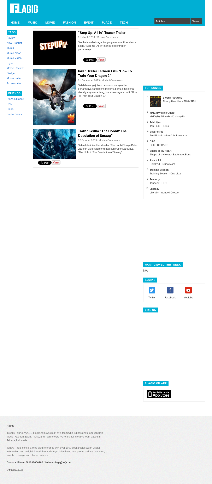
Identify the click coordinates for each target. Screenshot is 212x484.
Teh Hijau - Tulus (159, 126)
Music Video (14, 58)
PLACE (107, 22)
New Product (14, 42)
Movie (100, 37)
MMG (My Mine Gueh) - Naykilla (168, 116)
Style (10, 63)
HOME (15, 22)
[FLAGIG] (24, 10)
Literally (154, 188)
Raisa (10, 109)
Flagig (12, 469)
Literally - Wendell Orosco (164, 192)
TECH (124, 22)
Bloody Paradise (172, 97)
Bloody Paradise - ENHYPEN (179, 101)
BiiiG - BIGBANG (159, 145)
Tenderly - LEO (158, 183)
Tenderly (155, 179)
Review (11, 37)
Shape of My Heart (160, 150)
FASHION (69, 22)
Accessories (14, 83)
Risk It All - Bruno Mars (162, 164)
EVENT (89, 22)
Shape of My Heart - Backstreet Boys (170, 154)
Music (10, 47)
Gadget (11, 73)
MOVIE (50, 22)
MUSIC (32, 22)
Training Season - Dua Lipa (165, 173)
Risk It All (155, 160)
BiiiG (152, 141)
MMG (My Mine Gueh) (162, 112)
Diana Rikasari (15, 98)
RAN (9, 104)
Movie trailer (14, 78)
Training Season (159, 169)
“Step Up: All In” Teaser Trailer (101, 33)
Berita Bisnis (14, 114)
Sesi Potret (156, 131)
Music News (14, 53)
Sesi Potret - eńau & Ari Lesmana (168, 135)
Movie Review (15, 68)
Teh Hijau (155, 122)
